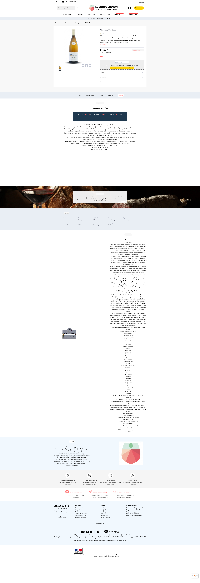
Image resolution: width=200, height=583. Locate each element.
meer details (103, 44)
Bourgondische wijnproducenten (134, 515)
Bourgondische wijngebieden (133, 512)
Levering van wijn (105, 508)
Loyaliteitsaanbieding (80, 508)
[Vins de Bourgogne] (103, 8)
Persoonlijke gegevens (80, 517)
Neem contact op (100, 523)
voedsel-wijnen (90, 95)
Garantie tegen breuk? (104, 77)
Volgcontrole (78, 510)
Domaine (121, 95)
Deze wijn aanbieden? (104, 82)
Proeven (79, 95)
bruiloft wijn (103, 512)
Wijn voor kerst (104, 515)
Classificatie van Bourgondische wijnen (135, 508)
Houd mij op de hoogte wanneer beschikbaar (122, 68)
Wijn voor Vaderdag (105, 517)
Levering (102, 72)
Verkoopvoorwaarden (80, 515)
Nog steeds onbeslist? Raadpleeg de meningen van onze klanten (124, 496)
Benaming (110, 95)
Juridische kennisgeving (80, 514)
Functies (101, 95)
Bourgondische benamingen (132, 514)
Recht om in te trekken (80, 512)
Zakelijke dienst (104, 510)
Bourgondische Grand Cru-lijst (133, 510)
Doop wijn (103, 514)
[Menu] (197, 574)
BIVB (129, 432)
